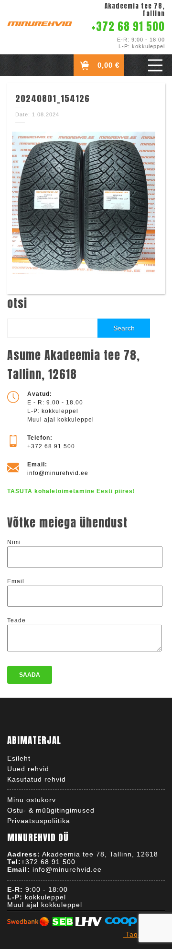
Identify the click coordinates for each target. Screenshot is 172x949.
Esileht (19, 758)
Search (124, 328)
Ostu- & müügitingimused (51, 810)
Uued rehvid (28, 769)
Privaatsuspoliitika (38, 821)
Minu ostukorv (31, 800)
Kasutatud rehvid (36, 779)
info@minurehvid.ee (57, 473)
